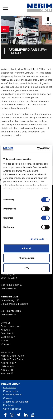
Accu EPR (7, 369)
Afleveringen (8, 362)
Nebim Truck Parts (12, 359)
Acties (5, 340)
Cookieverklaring (12, 408)
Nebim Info (7, 366)
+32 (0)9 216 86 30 (11, 310)
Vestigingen (8, 336)
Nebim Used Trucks (13, 355)
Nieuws (5, 329)
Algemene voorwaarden (16, 401)
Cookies (7, 398)
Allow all (26, 248)
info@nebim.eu (8, 288)
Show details (37, 239)
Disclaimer (9, 405)
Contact (5, 343)
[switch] (45, 208)
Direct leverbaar (10, 326)
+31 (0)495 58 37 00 (11, 284)
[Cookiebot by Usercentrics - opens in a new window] (37, 149)
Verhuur (5, 322)
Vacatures (7, 352)
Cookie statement (12, 394)
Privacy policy (10, 391)
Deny (26, 267)
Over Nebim (8, 333)
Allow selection (26, 258)
